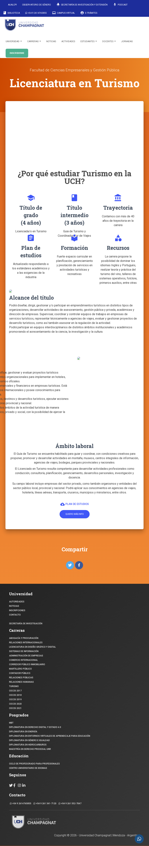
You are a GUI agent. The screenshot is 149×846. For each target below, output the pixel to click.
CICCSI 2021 (15, 708)
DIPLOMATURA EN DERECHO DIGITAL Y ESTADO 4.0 (35, 727)
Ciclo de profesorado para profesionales (34, 763)
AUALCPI (12, 4)
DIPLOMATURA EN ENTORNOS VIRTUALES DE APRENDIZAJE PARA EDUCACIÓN (49, 736)
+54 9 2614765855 (37, 13)
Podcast (120, 4)
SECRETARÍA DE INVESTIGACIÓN (25, 623)
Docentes (108, 41)
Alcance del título (31, 297)
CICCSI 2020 (15, 704)
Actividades (68, 41)
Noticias (51, 41)
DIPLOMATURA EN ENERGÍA (23, 731)
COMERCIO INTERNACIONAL (23, 660)
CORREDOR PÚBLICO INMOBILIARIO (27, 664)
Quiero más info (74, 514)
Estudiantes (87, 41)
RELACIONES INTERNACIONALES (26, 642)
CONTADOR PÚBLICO (19, 673)
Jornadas (127, 41)
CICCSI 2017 (15, 690)
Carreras (33, 41)
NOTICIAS (14, 606)
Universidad (13, 41)
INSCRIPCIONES (17, 610)
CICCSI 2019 (15, 699)
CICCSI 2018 (15, 695)
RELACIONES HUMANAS (21, 682)
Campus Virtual (63, 13)
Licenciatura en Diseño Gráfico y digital (32, 647)
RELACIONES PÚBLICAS (21, 677)
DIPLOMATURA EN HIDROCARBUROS (28, 744)
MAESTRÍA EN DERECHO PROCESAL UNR (30, 749)
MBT (11, 723)
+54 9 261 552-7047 (71, 803)
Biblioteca (11, 13)
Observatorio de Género (36, 4)
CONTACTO (15, 615)
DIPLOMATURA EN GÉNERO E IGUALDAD (29, 740)
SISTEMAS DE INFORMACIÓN (24, 651)
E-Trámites (88, 13)
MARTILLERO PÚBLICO (20, 669)
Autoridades (16, 601)
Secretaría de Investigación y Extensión (82, 4)
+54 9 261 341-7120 (45, 803)
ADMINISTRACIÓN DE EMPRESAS (26, 655)
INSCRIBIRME (17, 53)
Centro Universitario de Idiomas (28, 768)
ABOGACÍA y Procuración (23, 638)
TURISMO (14, 686)
